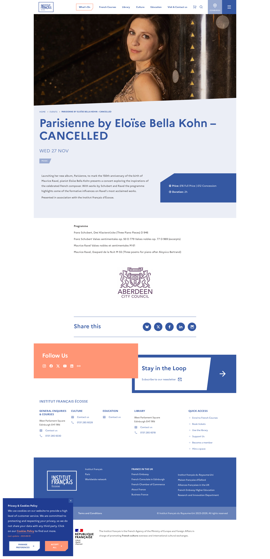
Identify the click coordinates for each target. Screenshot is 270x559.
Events (54, 111)
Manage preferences (23, 546)
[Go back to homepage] (46, 7)
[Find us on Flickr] (79, 366)
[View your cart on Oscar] (195, 7)
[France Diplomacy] (84, 537)
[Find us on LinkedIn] (72, 366)
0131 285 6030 (53, 436)
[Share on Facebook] (169, 327)
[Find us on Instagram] (44, 366)
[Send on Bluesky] (147, 327)
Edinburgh (215, 10)
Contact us (51, 430)
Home (42, 111)
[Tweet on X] (158, 327)
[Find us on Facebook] (51, 366)
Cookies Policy (25, 531)
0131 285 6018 (148, 432)
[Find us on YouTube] (65, 366)
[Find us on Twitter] (58, 366)
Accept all (55, 546)
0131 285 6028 (85, 422)
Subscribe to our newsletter (159, 379)
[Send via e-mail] (192, 327)
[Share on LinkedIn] (180, 327)
